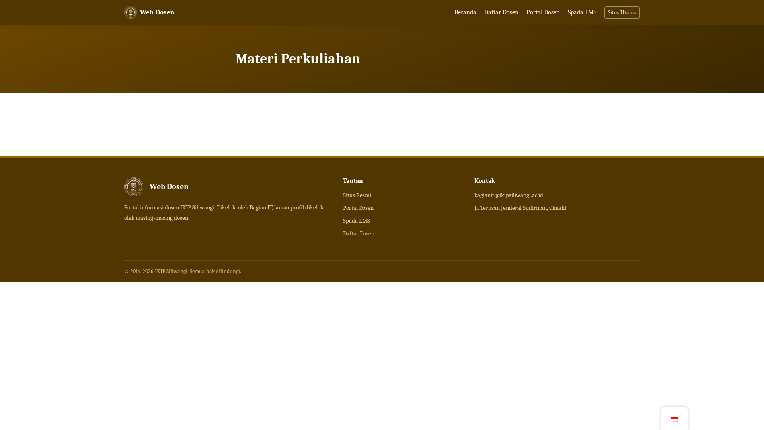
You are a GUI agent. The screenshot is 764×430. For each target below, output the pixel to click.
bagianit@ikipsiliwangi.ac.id (508, 195)
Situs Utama (622, 12)
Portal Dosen (543, 12)
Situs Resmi (357, 195)
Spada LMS (582, 12)
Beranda (465, 12)
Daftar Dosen (501, 12)
